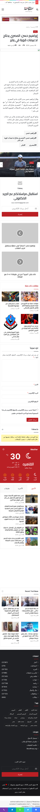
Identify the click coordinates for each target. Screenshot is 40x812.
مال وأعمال (33, 690)
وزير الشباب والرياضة (11, 725)
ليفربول (29, 721)
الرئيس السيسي (21, 714)
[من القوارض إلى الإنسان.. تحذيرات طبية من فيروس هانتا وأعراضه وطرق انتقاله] (31, 531)
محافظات (34, 694)
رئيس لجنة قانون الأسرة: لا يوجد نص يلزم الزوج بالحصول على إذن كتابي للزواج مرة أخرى (14, 497)
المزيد (35, 669)
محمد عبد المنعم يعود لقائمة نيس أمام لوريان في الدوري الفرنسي (29, 328)
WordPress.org (32, 749)
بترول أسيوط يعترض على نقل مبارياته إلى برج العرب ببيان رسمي (11, 334)
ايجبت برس (18, 792)
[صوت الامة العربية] (28, 9)
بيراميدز (22, 718)
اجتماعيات (34, 666)
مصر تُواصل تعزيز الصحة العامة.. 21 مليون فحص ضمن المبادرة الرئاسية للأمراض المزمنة (14, 508)
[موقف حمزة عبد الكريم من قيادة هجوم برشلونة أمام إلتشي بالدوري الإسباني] (29, 296)
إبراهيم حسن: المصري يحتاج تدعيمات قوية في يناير (19, 139)
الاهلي (20, 710)
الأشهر (33, 488)
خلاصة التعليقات (32, 745)
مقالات (35, 697)
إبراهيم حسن (30, 133)
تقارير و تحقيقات (31, 673)
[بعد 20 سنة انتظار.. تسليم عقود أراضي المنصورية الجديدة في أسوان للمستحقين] (10, 601)
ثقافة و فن (33, 676)
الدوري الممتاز (33, 714)
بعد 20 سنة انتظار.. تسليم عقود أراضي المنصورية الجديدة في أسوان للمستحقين (11, 612)
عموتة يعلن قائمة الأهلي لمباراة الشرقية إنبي (22, 170)
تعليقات (7, 488)
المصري (32, 145)
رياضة (28, 27)
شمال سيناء (7, 718)
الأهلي (26, 710)
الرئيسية (33, 27)
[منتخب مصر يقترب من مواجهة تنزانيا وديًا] (10, 296)
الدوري (13, 710)
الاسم (36, 384)
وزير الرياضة (23, 725)
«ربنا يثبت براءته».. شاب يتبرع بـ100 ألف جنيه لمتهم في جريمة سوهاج (29, 636)
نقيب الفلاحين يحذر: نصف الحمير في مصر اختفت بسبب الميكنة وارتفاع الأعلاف (14, 540)
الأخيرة (20, 488)
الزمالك (12, 714)
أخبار (35, 662)
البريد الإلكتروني (32, 393)
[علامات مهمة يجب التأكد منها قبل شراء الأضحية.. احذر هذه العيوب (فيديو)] (31, 520)
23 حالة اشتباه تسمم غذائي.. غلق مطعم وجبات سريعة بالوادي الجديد (30, 610)
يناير (22, 145)
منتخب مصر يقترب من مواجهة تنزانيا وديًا (12, 304)
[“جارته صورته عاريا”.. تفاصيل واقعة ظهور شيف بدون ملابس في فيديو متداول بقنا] (10, 627)
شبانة (15, 718)
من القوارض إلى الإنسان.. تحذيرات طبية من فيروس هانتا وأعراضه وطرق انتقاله (13, 529)
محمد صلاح (21, 721)
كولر (36, 721)
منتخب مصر (33, 725)
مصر (13, 721)
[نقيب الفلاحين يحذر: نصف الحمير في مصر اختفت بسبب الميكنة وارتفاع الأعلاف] (31, 541)
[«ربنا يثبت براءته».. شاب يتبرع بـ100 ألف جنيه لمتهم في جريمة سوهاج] (29, 627)
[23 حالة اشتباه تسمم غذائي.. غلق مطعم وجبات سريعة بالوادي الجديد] (29, 601)
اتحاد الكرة (34, 710)
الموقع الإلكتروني (33, 401)
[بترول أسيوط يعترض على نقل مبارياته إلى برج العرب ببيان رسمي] (10, 322)
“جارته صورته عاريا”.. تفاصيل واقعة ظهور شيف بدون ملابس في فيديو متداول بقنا (10, 637)
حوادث (35, 680)
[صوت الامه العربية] (20, 19)
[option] (20, 164)
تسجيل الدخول (32, 738)
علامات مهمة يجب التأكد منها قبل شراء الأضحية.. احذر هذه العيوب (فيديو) (13, 519)
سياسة (35, 687)
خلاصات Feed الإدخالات (29, 742)
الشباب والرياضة (32, 718)
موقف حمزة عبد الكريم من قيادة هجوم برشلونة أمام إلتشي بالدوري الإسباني (29, 305)
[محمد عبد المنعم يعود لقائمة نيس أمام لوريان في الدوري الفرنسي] (29, 319)
